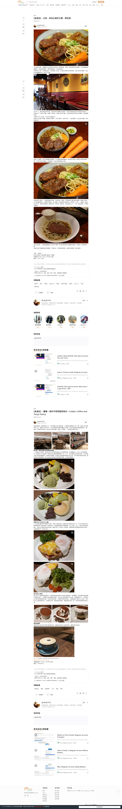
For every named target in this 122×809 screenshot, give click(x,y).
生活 (90, 5)
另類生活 (36, 688)
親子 (87, 5)
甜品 (42, 688)
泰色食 (36, 283)
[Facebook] (23, 97)
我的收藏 (57, 795)
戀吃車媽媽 (38, 325)
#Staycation (87, 790)
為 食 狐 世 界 (41, 25)
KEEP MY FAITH (84, 325)
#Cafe (82, 790)
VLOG (69, 5)
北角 (41, 283)
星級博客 (58, 5)
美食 (73, 5)
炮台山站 (51, 283)
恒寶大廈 (36, 286)
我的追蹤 (57, 797)
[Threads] (23, 105)
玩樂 (84, 5)
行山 (97, 5)
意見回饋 (45, 799)
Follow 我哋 (61, 275)
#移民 (92, 790)
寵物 (94, 5)
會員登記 (94, 2)
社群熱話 (31, 5)
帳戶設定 (57, 792)
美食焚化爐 (73, 325)
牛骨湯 (57, 283)
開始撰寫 (101, 2)
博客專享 (63, 5)
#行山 (72, 790)
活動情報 (64, 273)
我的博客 (57, 799)
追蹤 (86, 26)
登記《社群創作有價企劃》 (50, 268)
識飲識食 (47, 688)
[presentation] (33, 320)
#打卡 (75, 790)
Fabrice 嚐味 (61, 325)
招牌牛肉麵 (64, 283)
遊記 (61, 688)
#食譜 (78, 790)
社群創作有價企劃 (22, 5)
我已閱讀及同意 (100, 807)
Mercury (76, 283)
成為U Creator (40, 5)
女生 (80, 5)
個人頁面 (57, 790)
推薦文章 (52, 5)
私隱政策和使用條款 (39, 806)
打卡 (42, 273)
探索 (48, 5)
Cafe (53, 688)
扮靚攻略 (59, 273)
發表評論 (38, 338)
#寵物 (68, 790)
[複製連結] (23, 108)
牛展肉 (70, 283)
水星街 (45, 283)
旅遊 (77, 5)
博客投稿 (45, 801)
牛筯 (82, 283)
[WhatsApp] (23, 101)
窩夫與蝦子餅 (49, 325)
